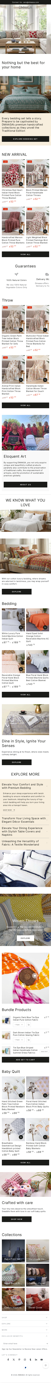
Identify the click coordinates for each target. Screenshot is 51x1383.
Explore (16, 592)
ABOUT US (25, 485)
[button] (41, 7)
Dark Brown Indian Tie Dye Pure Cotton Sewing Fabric (26, 1033)
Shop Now (17, 1219)
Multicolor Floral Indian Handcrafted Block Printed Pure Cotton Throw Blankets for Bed (37, 341)
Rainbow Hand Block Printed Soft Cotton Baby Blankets (36, 1146)
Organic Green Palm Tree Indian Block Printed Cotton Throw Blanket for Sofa (12, 340)
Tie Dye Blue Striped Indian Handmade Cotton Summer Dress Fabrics (25, 1050)
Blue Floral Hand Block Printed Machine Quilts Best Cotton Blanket (37, 678)
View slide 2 (29, 51)
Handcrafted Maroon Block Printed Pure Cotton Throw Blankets (13, 240)
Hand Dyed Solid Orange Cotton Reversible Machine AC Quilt (37, 637)
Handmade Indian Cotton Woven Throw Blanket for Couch (36, 388)
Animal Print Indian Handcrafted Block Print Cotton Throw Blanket (11, 390)
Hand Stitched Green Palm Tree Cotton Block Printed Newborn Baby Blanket (13, 1105)
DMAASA (21, 1375)
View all (26, 254)
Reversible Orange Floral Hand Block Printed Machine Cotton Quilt (11, 679)
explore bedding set (25, 139)
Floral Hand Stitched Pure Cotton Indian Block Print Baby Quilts (37, 1104)
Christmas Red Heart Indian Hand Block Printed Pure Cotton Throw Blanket (12, 194)
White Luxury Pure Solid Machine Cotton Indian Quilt (12, 636)
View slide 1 (22, 51)
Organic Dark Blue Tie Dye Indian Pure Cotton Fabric (26, 1018)
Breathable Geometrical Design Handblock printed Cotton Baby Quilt (11, 1147)
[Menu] (3, 7)
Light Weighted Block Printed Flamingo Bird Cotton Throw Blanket (37, 240)
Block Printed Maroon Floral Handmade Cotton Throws (36, 193)
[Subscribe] (47, 1343)
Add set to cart (25, 1060)
